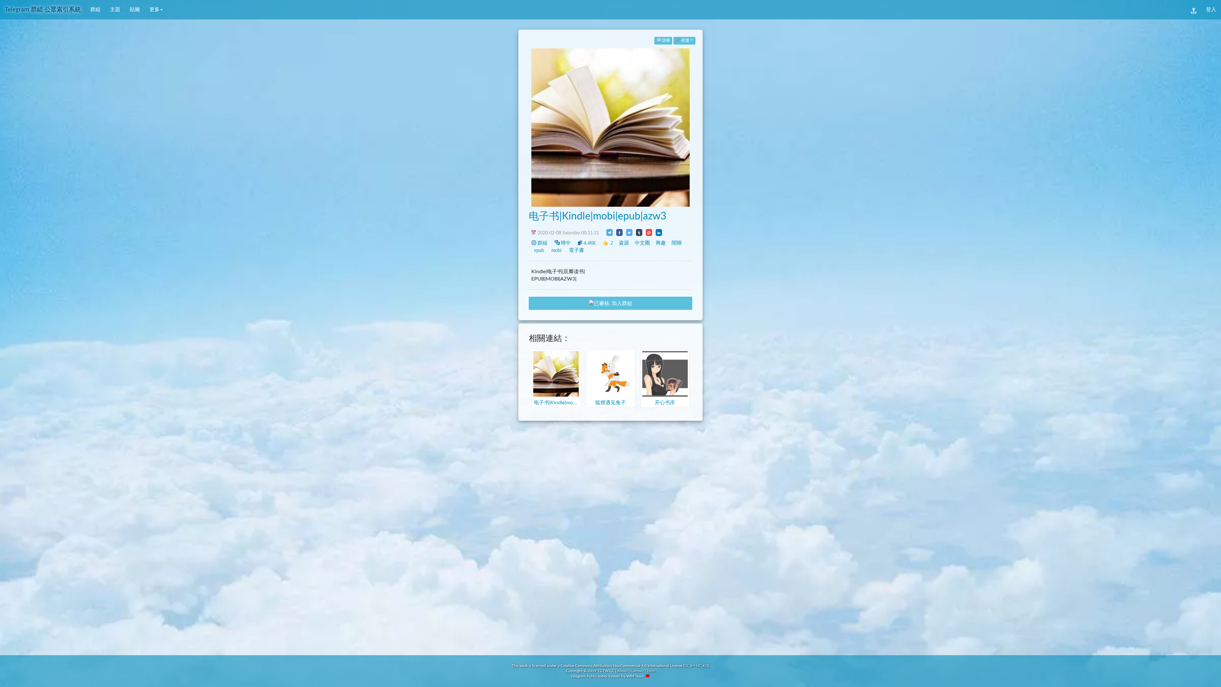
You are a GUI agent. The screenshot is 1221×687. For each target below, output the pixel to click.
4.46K (589, 243)
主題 (115, 9)
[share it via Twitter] (629, 232)
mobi (556, 250)
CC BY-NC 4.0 (696, 666)
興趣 (661, 243)
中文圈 (642, 243)
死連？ (687, 40)
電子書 (576, 250)
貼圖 (135, 9)
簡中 (566, 243)
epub (539, 250)
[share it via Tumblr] (639, 232)
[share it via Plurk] (649, 232)
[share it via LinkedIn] (659, 232)
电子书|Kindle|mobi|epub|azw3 (597, 216)
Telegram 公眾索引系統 (43, 10)
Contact (637, 671)
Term (651, 671)
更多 (154, 9)
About (622, 671)
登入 (1211, 9)
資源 (624, 243)
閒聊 (677, 243)
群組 (95, 9)
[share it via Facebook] (619, 232)
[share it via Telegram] (609, 232)
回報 (666, 40)
